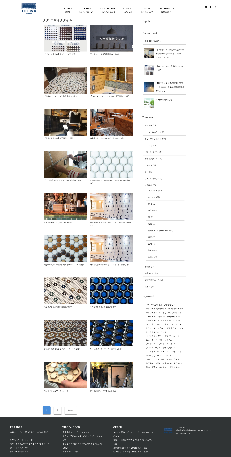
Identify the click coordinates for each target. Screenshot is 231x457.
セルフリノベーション (174, 328)
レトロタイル (177, 352)
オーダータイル (173, 317)
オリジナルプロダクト (172, 313)
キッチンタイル (163, 324)
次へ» (70, 410)
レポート (148, 165)
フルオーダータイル (167, 344)
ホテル (158, 348)
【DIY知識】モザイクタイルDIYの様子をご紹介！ (63, 180)
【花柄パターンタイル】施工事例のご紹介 (60, 96)
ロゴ (146, 172)
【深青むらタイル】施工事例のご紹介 (59, 138)
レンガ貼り (150, 356)
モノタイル (150, 352)
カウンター (152, 191)
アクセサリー (169, 305)
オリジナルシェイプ (153, 139)
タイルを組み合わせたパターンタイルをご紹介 (62, 349)
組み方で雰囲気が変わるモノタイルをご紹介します (110, 265)
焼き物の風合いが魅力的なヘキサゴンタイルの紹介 (64, 265)
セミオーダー (177, 324)
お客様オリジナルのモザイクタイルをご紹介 (107, 138)
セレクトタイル (152, 332)
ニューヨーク (151, 340)
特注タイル (149, 273)
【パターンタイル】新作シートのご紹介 (59, 54)
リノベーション (163, 352)
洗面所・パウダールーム (158, 231)
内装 (163, 360)
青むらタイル (175, 367)
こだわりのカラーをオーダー (22, 440)
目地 (148, 367)
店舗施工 (177, 360)
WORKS (67, 10)
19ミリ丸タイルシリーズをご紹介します (106, 349)
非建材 (151, 257)
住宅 (150, 204)
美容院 (151, 251)
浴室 (150, 237)
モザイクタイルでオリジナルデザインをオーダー (30, 444)
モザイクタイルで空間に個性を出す (58, 307)
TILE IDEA (86, 10)
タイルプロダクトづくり (20, 448)
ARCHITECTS (166, 10)
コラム (147, 145)
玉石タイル (178, 363)
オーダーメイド (152, 320)
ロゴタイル (167, 356)
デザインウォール (172, 336)
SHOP (147, 10)
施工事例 (148, 185)
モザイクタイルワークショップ (56, 391)
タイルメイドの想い (71, 452)
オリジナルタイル (153, 313)
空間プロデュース (152, 280)
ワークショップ (151, 179)
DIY (147, 305)
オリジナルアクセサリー (156, 309)
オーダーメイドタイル (170, 320)
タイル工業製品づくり (19, 452)
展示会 (169, 360)
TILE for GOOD (108, 10)
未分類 (147, 267)
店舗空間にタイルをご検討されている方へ (131, 448)
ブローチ (149, 348)
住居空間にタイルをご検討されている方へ (131, 452)
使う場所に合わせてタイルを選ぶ (103, 391)
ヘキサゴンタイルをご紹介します (103, 307)
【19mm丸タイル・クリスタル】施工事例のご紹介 (109, 96)
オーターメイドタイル (155, 317)
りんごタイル (156, 305)
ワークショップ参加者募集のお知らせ (105, 54)
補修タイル (163, 367)
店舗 (150, 224)
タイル (163, 332)
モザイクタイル (151, 159)
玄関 (150, 244)
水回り (158, 363)
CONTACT (128, 10)
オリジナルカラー (152, 132)
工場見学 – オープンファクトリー (77, 432)
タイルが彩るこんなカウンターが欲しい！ (60, 223)
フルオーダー (151, 344)
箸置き (154, 367)
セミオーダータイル (154, 328)
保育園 (151, 211)
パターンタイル (151, 152)
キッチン (151, 197)
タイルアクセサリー (154, 336)
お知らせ (148, 125)
